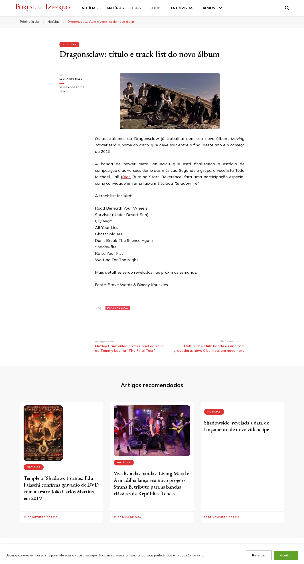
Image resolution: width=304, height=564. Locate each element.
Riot (126, 176)
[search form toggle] (287, 8)
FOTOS (155, 8)
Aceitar (286, 555)
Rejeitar (258, 555)
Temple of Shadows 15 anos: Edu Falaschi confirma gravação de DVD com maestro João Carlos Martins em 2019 (61, 488)
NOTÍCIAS (89, 8)
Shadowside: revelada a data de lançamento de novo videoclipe (236, 426)
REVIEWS (210, 8)
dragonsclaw (117, 307)
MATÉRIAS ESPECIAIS (124, 8)
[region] (152, 554)
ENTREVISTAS (182, 8)
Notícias (69, 44)
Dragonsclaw (146, 138)
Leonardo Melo (71, 78)
